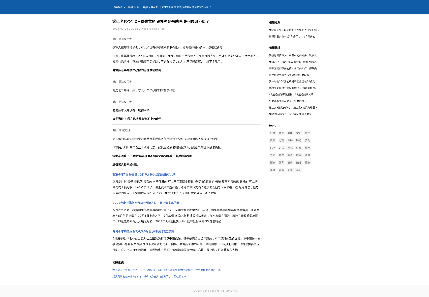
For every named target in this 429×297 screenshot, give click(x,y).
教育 (281, 133)
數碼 (290, 140)
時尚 (298, 140)
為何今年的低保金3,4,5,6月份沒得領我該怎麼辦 (143, 231)
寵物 (290, 155)
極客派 (118, 7)
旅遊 (307, 147)
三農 (290, 162)
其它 (298, 170)
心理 (281, 140)
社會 (272, 133)
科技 (307, 133)
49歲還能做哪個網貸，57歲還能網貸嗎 (291, 94)
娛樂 (272, 140)
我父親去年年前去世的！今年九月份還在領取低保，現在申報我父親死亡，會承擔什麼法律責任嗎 (166, 269)
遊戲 (290, 147)
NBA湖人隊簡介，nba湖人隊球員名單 (290, 114)
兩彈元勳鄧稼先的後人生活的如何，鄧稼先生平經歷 (298, 68)
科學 (281, 155)
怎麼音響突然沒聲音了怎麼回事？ (288, 101)
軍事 (130, 7)
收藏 (307, 155)
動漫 (298, 162)
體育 (281, 162)
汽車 (272, 147)
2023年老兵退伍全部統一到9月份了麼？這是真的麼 (145, 202)
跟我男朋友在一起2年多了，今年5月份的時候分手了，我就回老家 (149, 276)
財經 (298, 147)
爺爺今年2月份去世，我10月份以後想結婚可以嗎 (143, 174)
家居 (281, 147)
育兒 (272, 155)
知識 (290, 170)
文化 (298, 133)
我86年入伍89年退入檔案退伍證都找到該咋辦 (295, 61)
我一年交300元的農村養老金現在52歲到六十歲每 (297, 81)
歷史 (272, 162)
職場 (298, 155)
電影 (281, 170)
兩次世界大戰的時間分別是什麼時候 (289, 74)
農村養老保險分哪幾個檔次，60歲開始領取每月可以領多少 (302, 88)
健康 (290, 133)
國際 (307, 162)
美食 (307, 140)
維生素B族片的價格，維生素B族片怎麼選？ (293, 107)
